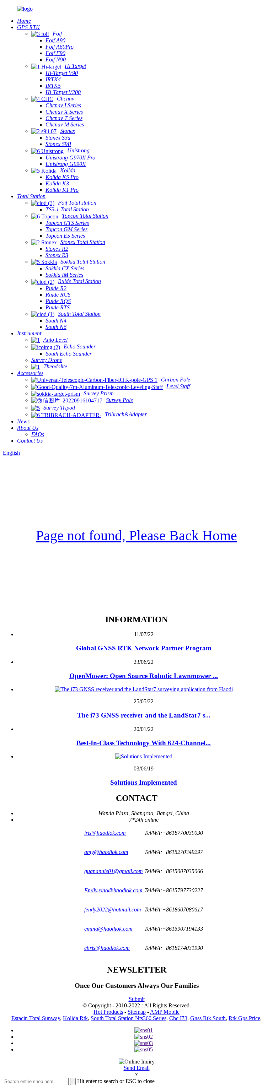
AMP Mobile (165, 1012)
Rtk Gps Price (244, 1018)
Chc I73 (178, 1018)
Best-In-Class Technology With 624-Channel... (143, 743)
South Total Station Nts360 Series (128, 1018)
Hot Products (108, 1012)
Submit (137, 999)
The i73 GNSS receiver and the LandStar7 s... (143, 715)
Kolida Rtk (75, 1018)
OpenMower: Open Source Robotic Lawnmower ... (143, 676)
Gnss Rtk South (208, 1018)
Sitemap (137, 1012)
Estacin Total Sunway (35, 1018)
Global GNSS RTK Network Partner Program (144, 648)
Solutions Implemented (143, 782)
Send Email (137, 1068)
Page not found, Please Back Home (136, 535)
